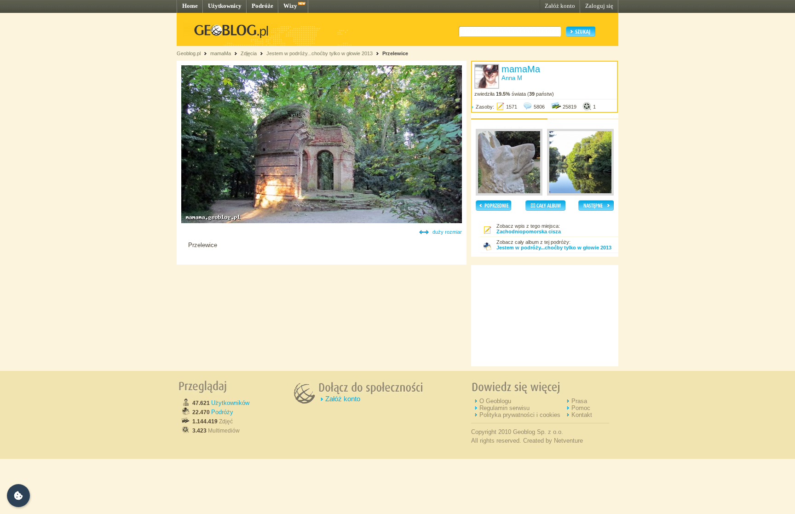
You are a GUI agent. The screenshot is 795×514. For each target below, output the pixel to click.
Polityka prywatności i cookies (519, 414)
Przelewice (395, 53)
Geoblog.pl (189, 53)
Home (190, 5)
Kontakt (581, 414)
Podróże (262, 5)
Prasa (579, 401)
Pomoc (580, 407)
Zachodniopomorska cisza (528, 231)
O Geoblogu (495, 401)
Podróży (222, 412)
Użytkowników (230, 402)
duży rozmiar (447, 232)
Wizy (290, 5)
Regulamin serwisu (504, 407)
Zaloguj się (599, 5)
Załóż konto (560, 5)
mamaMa (220, 53)
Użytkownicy (225, 5)
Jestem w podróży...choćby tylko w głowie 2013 (319, 53)
